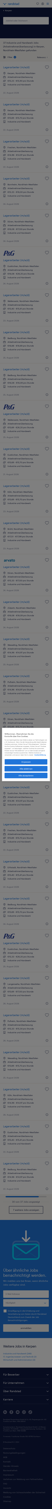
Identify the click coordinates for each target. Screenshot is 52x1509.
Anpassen (26, 762)
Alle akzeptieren (26, 775)
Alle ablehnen (26, 768)
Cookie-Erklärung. (40, 755)
